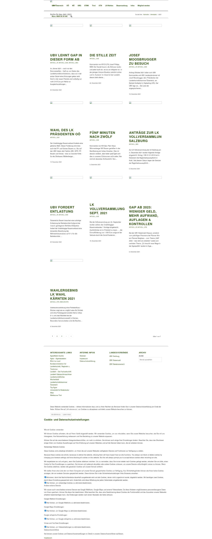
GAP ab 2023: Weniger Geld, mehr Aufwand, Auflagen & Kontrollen (143, 215)
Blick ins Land (55, 361)
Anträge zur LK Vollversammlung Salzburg (146, 136)
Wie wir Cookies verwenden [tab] (54, 429)
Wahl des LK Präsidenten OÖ (65, 132)
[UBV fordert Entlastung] (66, 189)
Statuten (83, 356)
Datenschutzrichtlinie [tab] (51, 530)
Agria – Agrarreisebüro (58, 358)
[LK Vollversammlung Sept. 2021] (106, 188)
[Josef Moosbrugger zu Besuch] (145, 37)
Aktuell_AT (54, 63)
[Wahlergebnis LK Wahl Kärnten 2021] (66, 272)
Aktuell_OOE (63, 63)
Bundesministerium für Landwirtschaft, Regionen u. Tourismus (60, 366)
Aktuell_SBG (73, 63)
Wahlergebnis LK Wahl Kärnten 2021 (64, 294)
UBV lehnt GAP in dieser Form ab (66, 57)
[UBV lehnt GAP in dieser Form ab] (66, 37)
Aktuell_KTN (54, 302)
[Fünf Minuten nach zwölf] (106, 114)
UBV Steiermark (115, 360)
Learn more (67, 414)
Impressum (84, 358)
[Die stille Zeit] (106, 37)
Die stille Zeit (103, 55)
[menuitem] (57, 5)
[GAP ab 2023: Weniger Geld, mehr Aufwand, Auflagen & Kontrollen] (145, 189)
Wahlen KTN (64, 302)
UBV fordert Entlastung (62, 209)
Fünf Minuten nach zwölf (102, 134)
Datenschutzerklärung (87, 361)
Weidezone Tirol (56, 395)
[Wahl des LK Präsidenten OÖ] (66, 113)
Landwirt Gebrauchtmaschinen (61, 374)
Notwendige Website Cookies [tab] (54, 447)
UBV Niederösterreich (117, 364)
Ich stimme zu (55, 414)
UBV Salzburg (114, 356)
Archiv (141, 356)
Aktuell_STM (142, 227)
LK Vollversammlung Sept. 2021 (107, 208)
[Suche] (71, 16)
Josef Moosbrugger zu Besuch (142, 59)
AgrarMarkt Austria (57, 356)
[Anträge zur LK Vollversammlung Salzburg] (145, 114)
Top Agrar (53, 387)
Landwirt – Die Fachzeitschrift (60, 371)
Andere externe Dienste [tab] (52, 485)
